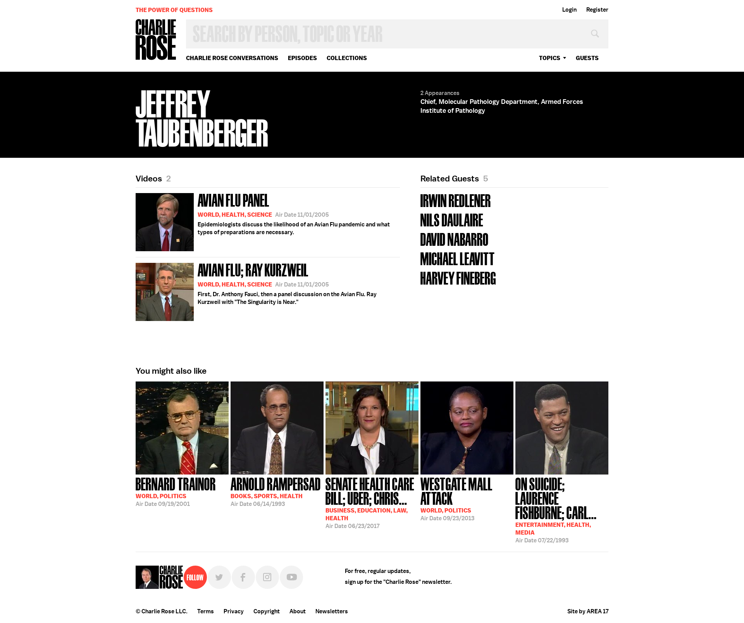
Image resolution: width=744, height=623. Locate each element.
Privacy (234, 611)
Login (569, 10)
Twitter (219, 577)
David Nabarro (454, 238)
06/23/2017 (370, 502)
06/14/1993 (276, 491)
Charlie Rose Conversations (232, 58)
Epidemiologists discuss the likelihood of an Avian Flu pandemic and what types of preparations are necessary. (294, 213)
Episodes (302, 58)
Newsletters (331, 611)
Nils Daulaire (451, 219)
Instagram (267, 577)
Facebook (243, 577)
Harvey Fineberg (458, 277)
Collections (347, 58)
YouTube (291, 577)
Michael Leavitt (457, 258)
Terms (205, 611)
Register (597, 10)
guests (587, 58)
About (297, 611)
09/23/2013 (456, 498)
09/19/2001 (176, 491)
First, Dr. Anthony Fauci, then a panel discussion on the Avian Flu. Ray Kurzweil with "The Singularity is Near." (287, 283)
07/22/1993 (556, 509)
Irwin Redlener (455, 200)
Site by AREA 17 (587, 611)
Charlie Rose (156, 40)
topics (549, 58)
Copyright (266, 611)
